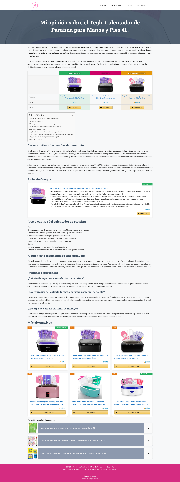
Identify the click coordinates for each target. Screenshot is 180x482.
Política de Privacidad (97, 467)
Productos (115, 5)
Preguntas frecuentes (38, 129)
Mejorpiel (85, 479)
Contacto (141, 5)
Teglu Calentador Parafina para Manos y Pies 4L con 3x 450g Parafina (131, 356)
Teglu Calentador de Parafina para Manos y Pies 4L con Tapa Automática (90, 356)
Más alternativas (36, 139)
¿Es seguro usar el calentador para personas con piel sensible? (52, 134)
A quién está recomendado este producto (45, 127)
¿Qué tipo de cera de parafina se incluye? (45, 137)
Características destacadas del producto (45, 118)
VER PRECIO (75, 107)
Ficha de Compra (36, 121)
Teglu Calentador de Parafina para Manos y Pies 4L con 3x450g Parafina (78, 188)
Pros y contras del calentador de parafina (45, 124)
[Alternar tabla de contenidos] (70, 115)
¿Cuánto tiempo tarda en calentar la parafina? (46, 132)
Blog (130, 5)
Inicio (103, 5)
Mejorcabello (94, 479)
